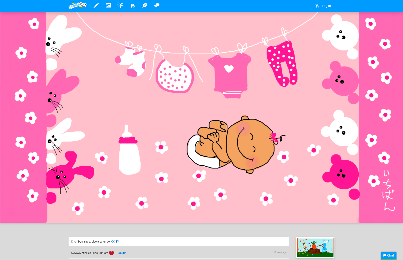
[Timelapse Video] (328, 22)
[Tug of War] (315, 247)
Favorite (106, 214)
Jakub (122, 253)
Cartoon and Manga (246, 205)
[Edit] (304, 22)
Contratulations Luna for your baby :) (140, 205)
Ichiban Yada (92, 205)
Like (78, 214)
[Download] (316, 22)
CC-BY (115, 241)
